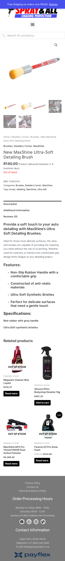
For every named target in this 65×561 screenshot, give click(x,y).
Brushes (35, 137)
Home (6, 137)
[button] (32, 24)
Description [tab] (10, 204)
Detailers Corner (20, 137)
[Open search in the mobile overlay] (32, 35)
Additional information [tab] (16, 210)
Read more (11, 393)
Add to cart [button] (42, 402)
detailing (20, 189)
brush (12, 189)
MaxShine (38, 146)
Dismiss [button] (53, 4)
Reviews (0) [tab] (10, 216)
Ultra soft (41, 189)
